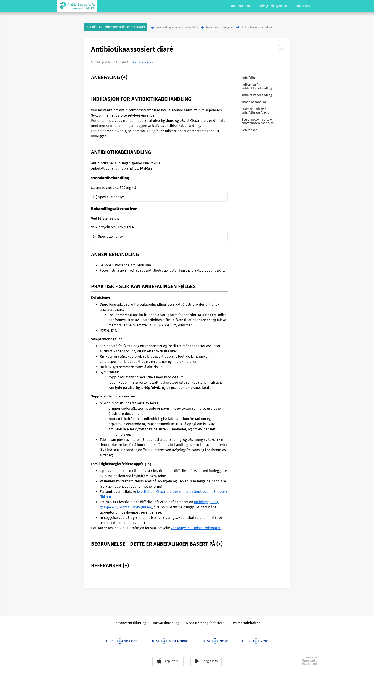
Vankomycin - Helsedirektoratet (196, 528)
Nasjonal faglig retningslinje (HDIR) (177, 27)
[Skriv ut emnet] (281, 47)
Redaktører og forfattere (205, 623)
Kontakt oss (302, 6)
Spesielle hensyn (111, 197)
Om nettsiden (240, 6)
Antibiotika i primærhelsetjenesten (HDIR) (116, 27)
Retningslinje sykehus (272, 6)
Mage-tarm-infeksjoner (220, 27)
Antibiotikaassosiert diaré (257, 27)
